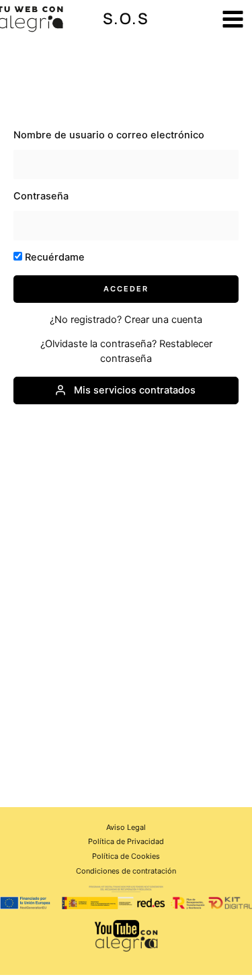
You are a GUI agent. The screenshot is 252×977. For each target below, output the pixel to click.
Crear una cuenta (163, 320)
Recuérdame (53, 257)
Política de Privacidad (126, 841)
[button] (126, 19)
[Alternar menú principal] (233, 19)
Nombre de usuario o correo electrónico (108, 135)
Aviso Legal (126, 827)
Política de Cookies (126, 856)
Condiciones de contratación (126, 871)
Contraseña (41, 196)
